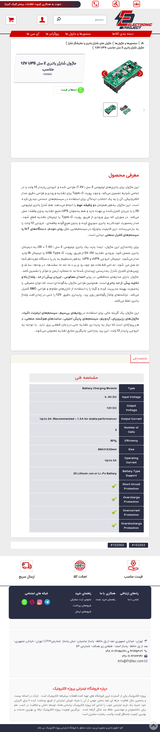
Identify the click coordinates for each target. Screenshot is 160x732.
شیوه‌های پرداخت (82, 606)
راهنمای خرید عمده (105, 600)
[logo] (133, 19)
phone (95, 3)
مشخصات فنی (139, 358)
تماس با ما (133, 600)
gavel (116, 3)
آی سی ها (32, 34)
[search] (80, 20)
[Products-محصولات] (142, 43)
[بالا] (154, 723)
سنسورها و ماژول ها (78, 34)
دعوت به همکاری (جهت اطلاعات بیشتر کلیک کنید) (33, 4)
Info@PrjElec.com (131, 661)
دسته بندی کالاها (123, 34)
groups (136, 3)
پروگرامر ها (52, 34)
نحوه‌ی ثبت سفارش (80, 600)
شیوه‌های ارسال (83, 612)
